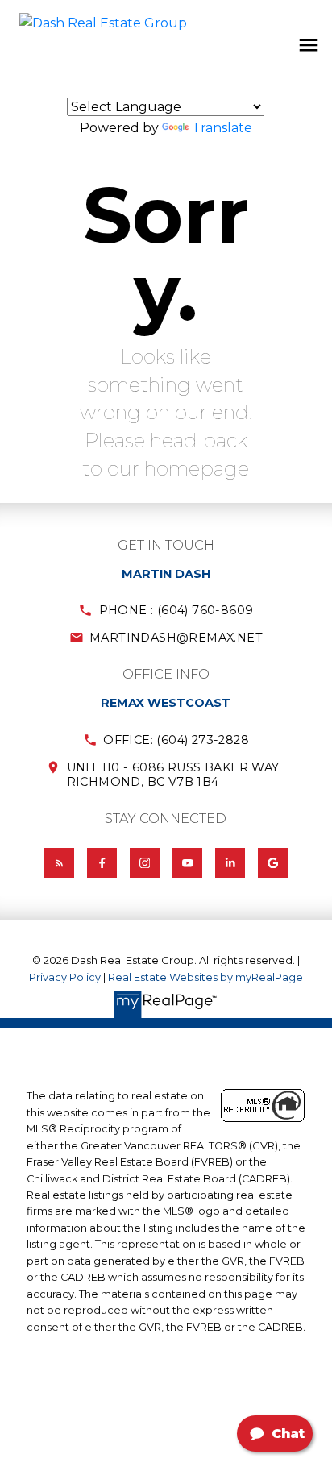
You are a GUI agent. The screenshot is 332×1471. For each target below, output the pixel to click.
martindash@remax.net (176, 637)
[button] (166, 610)
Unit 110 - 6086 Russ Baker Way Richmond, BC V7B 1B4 (173, 774)
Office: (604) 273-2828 (176, 740)
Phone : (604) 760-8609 (176, 610)
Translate (222, 127)
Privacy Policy (65, 977)
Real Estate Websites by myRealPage (205, 977)
